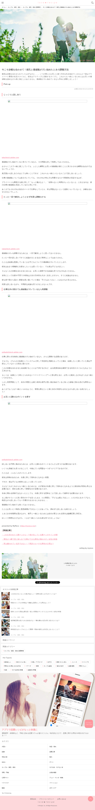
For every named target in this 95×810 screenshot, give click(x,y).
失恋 (5, 670)
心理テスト (5, 777)
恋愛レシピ (47, 2)
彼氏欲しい (7, 662)
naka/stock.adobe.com (11, 249)
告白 (50, 757)
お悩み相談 (52, 772)
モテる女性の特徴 (17, 670)
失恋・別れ (52, 746)
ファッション (53, 783)
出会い (4, 762)
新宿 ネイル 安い (62, 662)
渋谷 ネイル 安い (21, 662)
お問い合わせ (61, 799)
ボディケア (52, 788)
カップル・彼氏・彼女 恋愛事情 (14, 651)
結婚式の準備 (32, 670)
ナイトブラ (85, 662)
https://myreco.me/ (28, 526)
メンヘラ (74, 662)
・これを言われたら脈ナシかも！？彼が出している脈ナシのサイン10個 (30, 535)
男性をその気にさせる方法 (12, 666)
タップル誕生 (48, 666)
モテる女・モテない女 (56, 767)
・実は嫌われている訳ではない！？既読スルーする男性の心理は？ (28, 544)
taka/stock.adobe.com (10, 157)
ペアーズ (28, 666)
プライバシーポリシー (46, 799)
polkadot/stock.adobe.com (12, 352)
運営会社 (33, 799)
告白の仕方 (60, 666)
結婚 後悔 (71, 666)
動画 (3, 788)
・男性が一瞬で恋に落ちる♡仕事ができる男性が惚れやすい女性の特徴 (29, 539)
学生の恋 (4, 757)
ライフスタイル (6, 793)
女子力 (50, 662)
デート (51, 762)
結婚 (3, 751)
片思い (4, 746)
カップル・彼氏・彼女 (8, 767)
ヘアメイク (5, 783)
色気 (37, 666)
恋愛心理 (52, 751)
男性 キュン (82, 666)
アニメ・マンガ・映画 (56, 777)
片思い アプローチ (37, 662)
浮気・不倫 (5, 772)
